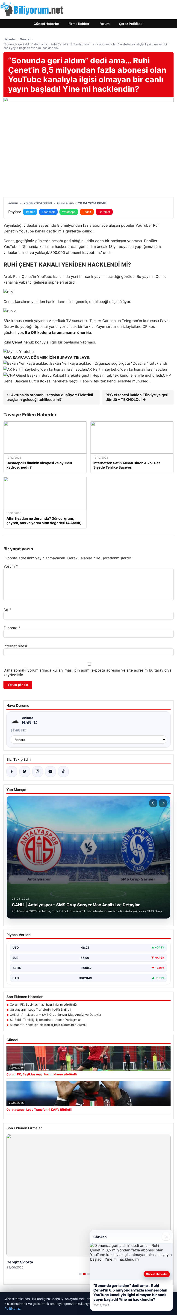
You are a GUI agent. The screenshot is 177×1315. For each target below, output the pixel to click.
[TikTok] (63, 771)
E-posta (11, 627)
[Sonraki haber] (163, 803)
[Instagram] (37, 771)
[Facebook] (11, 771)
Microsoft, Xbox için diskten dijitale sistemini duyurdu (48, 1025)
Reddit (87, 212)
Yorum (10, 566)
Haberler (9, 39)
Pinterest (104, 212)
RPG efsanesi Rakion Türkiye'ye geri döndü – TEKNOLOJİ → (137, 397)
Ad (7, 609)
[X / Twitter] (24, 771)
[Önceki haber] (153, 803)
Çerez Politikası (131, 24)
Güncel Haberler (46, 24)
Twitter (30, 212)
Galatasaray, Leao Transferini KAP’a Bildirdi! (40, 1009)
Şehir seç (19, 730)
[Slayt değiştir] (80, 1274)
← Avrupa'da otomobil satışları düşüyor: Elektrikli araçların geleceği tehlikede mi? (50, 397)
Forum (105, 24)
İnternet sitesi (15, 646)
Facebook (48, 212)
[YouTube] (50, 771)
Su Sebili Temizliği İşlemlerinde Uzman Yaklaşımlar (45, 1019)
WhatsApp (68, 212)
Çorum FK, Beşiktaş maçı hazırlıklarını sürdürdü (43, 1004)
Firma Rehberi (79, 24)
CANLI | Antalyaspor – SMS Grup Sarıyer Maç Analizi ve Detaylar (55, 1014)
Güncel (25, 39)
